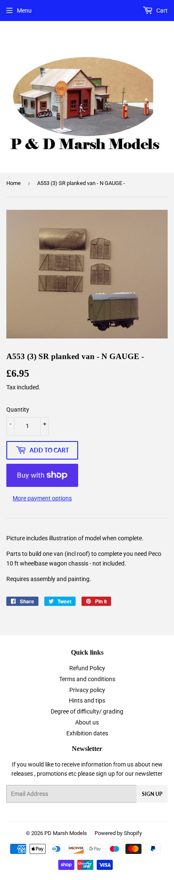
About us (87, 722)
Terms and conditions (87, 679)
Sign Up (152, 794)
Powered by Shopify (118, 833)
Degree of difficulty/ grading (87, 711)
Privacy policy (87, 690)
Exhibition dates (87, 733)
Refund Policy (87, 668)
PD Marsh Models (65, 833)
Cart (161, 10)
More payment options (42, 498)
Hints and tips (87, 700)
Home (13, 183)
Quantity (17, 409)
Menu (24, 10)
